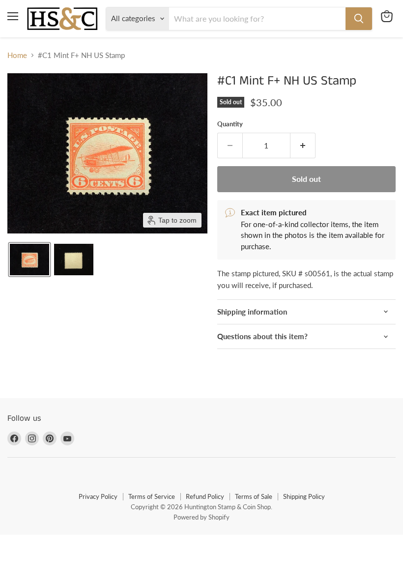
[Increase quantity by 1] (303, 145)
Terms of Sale (253, 496)
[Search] (358, 18)
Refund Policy (205, 496)
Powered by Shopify (201, 517)
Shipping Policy (304, 496)
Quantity (230, 124)
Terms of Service (151, 496)
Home (17, 55)
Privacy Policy (98, 496)
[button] (29, 259)
